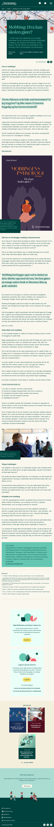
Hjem (3, 8)
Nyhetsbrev (6, 814)
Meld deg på (27, 786)
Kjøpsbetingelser (7, 817)
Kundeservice (7, 808)
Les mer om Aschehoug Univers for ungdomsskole (27, 691)
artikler (9, 8)
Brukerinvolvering (8, 811)
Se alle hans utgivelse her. (14, 563)
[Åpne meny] (51, 3)
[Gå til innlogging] (40, 3)
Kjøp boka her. (7, 151)
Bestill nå (27, 640)
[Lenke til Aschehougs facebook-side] (44, 825)
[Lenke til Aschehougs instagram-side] (48, 825)
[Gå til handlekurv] (45, 3)
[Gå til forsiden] (9, 3)
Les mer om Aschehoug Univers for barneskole (27, 688)
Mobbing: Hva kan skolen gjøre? (21, 8)
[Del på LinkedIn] (51, 62)
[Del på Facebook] (48, 62)
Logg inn (27, 679)
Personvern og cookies (9, 820)
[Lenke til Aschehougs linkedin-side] (51, 825)
